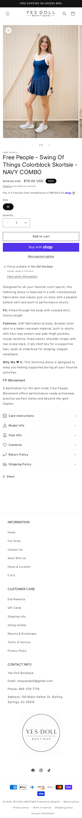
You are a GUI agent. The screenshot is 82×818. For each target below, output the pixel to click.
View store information (22, 276)
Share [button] (10, 476)
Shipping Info (17, 616)
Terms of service (42, 807)
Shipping (7, 186)
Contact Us (15, 549)
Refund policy (71, 801)
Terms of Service (19, 642)
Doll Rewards (16, 599)
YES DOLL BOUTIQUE (24, 801)
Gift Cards (14, 607)
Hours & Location (19, 566)
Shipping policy (64, 807)
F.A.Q (11, 575)
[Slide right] (49, 145)
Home (11, 532)
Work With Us (17, 558)
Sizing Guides (17, 625)
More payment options (41, 256)
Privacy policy (21, 807)
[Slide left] (32, 145)
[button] (7, 14)
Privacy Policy (17, 650)
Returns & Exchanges (22, 633)
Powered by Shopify (48, 801)
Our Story (14, 540)
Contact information (42, 813)
